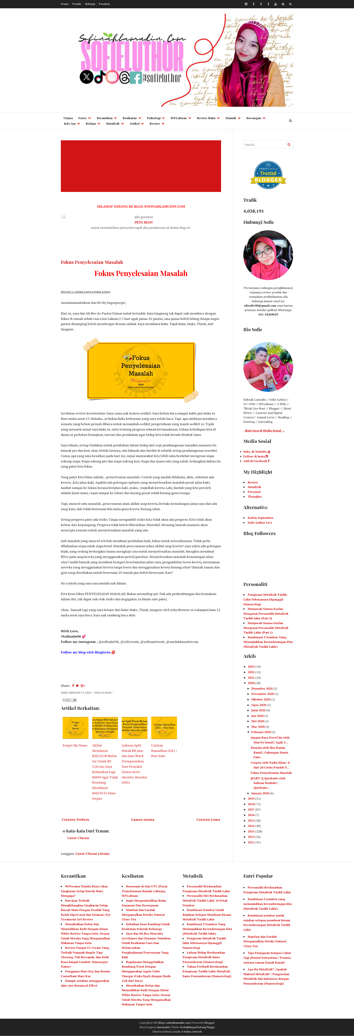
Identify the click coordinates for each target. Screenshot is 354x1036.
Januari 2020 (260, 793)
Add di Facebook (255, 461)
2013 (251, 831)
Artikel (135, 124)
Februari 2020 (261, 732)
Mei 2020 (258, 721)
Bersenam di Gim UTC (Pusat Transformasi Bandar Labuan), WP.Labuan (144, 891)
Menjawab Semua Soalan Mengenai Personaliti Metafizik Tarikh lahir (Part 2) (265, 613)
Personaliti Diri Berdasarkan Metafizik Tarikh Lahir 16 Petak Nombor (205, 900)
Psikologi (154, 118)
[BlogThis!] (68, 700)
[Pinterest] (283, 4)
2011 (251, 842)
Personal (254, 492)
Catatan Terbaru (75, 819)
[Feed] (290, 4)
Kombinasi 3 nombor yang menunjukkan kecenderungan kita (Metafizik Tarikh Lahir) (267, 903)
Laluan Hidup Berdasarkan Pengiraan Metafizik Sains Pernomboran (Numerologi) (204, 957)
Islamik (230, 118)
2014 (251, 826)
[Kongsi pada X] (71, 700)
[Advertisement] (142, 166)
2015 (251, 820)
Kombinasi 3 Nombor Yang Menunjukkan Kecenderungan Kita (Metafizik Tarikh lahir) (207, 929)
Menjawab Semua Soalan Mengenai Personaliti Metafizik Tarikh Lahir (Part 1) (265, 627)
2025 (251, 666)
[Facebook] (253, 4)
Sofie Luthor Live (260, 522)
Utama (65, 4)
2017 (251, 809)
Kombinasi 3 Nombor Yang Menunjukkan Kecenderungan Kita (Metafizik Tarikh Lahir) (268, 642)
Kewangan (253, 118)
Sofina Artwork (193, 1031)
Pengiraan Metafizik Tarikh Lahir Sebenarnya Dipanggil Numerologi (265, 599)
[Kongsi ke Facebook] (75, 700)
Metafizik (112, 124)
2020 (251, 683)
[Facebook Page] (268, 4)
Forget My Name (75, 745)
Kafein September (260, 518)
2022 (251, 672)
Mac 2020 (258, 727)
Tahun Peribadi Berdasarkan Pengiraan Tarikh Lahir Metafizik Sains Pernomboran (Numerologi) (207, 971)
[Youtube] (275, 4)
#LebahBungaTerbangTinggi (197, 1027)
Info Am (70, 124)
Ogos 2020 (259, 705)
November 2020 (263, 694)
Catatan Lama (208, 819)
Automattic (163, 1027)
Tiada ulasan (102, 692)
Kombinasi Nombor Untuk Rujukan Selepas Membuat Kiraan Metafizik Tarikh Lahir (207, 914)
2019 (251, 798)
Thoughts (255, 496)
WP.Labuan (179, 118)
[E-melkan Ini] (64, 700)
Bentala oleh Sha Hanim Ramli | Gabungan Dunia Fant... (269, 752)
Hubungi (90, 4)
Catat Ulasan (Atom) (92, 853)
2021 (251, 678)
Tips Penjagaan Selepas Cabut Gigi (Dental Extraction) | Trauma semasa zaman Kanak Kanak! (267, 957)
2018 (251, 804)
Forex (83, 118)
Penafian (104, 4)
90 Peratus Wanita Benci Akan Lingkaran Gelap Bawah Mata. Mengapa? (84, 891)
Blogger (210, 1022)
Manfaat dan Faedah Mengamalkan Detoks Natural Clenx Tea (143, 914)
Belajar (91, 124)
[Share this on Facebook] (73, 685)
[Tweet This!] (77, 685)
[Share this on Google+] (83, 685)
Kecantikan (105, 118)
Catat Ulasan (78, 838)
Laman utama (142, 819)
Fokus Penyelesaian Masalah (92, 262)
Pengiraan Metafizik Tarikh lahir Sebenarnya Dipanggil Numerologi (204, 943)
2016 (251, 815)
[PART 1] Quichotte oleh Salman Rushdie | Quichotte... (268, 783)
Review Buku (206, 118)
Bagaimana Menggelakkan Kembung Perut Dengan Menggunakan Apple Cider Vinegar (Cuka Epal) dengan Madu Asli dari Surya (146, 971)
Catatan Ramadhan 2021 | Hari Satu (164, 750)
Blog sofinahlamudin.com (174, 1022)
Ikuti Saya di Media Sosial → (265, 430)
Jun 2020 (257, 716)
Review (155, 124)
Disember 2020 (262, 688)
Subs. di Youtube (255, 452)
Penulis (76, 4)
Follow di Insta (254, 456)
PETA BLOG (144, 222)
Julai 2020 (258, 710)
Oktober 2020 (261, 699)
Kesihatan (130, 118)
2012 (251, 837)
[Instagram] (246, 4)
